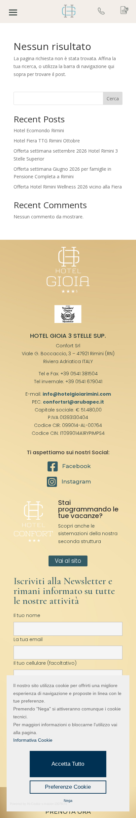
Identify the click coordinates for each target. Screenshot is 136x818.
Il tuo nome (27, 615)
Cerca (113, 98)
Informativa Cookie (32, 740)
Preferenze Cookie (68, 787)
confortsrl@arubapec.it (73, 402)
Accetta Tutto (67, 764)
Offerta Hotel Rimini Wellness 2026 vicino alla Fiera (68, 187)
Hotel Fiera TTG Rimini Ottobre (47, 140)
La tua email (28, 639)
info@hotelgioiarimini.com (77, 394)
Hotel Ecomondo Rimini (39, 130)
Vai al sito (68, 561)
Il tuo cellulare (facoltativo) (45, 663)
